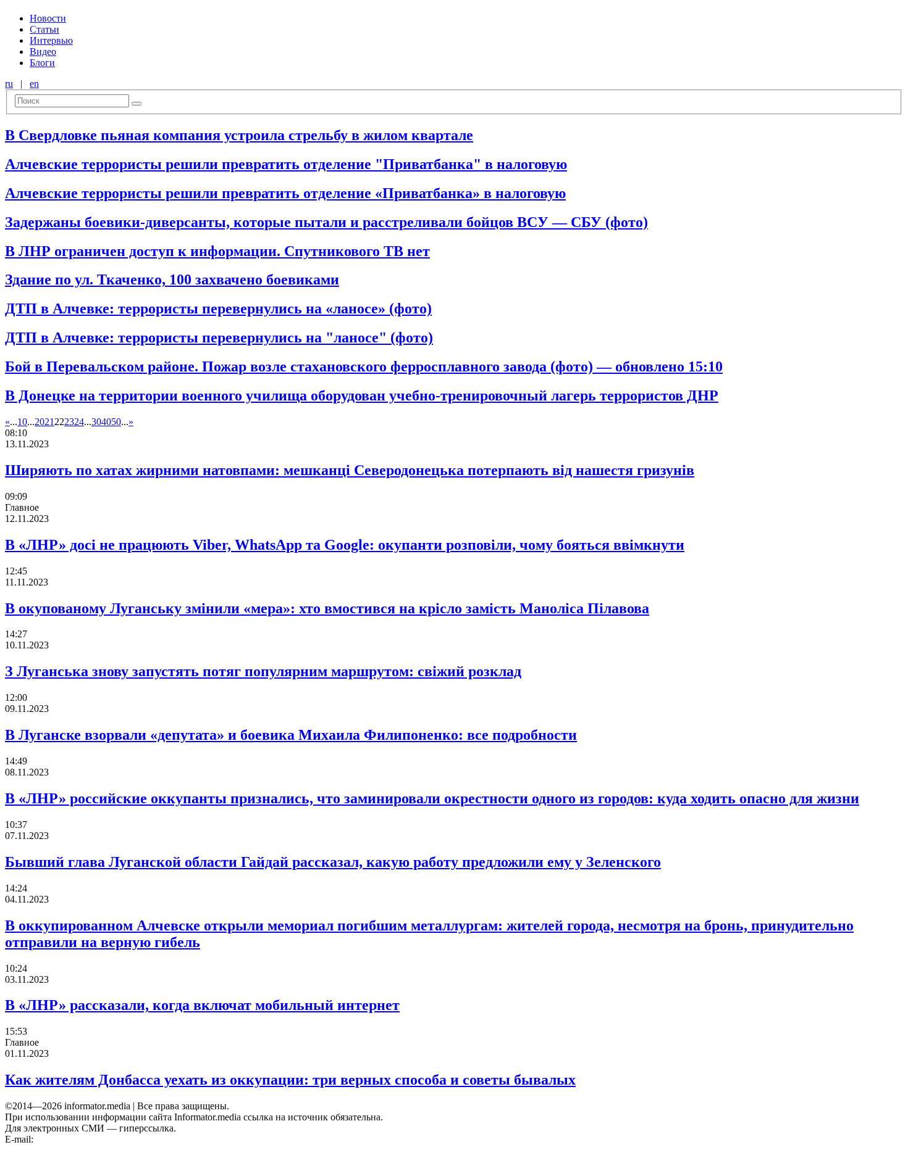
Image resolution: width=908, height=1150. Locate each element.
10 (22, 421)
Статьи (44, 29)
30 (96, 421)
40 (106, 421)
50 (116, 421)
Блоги (42, 62)
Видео (43, 51)
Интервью (51, 40)
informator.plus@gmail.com (90, 1139)
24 (79, 421)
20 (39, 421)
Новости (48, 18)
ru (9, 83)
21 (49, 421)
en (34, 83)
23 (69, 421)
